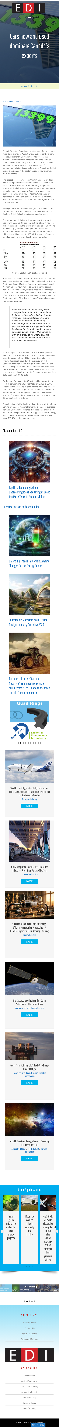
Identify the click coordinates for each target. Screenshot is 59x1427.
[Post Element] (11, 1229)
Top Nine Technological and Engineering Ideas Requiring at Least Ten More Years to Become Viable (29, 492)
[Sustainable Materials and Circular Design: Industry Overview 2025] (29, 594)
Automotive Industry (30, 86)
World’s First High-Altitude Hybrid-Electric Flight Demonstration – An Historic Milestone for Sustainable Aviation (29, 791)
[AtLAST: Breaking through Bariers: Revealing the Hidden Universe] (29, 1119)
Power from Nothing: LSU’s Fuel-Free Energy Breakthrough (29, 1067)
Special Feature (32, 1073)
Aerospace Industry (29, 799)
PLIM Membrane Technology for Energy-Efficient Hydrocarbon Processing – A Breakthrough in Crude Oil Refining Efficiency (29, 927)
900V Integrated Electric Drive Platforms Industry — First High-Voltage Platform (29, 868)
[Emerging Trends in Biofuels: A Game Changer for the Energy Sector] (29, 535)
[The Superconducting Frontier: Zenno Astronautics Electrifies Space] (29, 978)
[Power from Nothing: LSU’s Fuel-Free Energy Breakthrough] (29, 1046)
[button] (18, 743)
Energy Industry (29, 935)
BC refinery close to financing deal (21, 507)
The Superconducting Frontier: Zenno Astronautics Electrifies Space (29, 1002)
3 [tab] (32, 1267)
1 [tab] (26, 1267)
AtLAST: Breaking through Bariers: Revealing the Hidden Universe (29, 1142)
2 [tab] (29, 1267)
